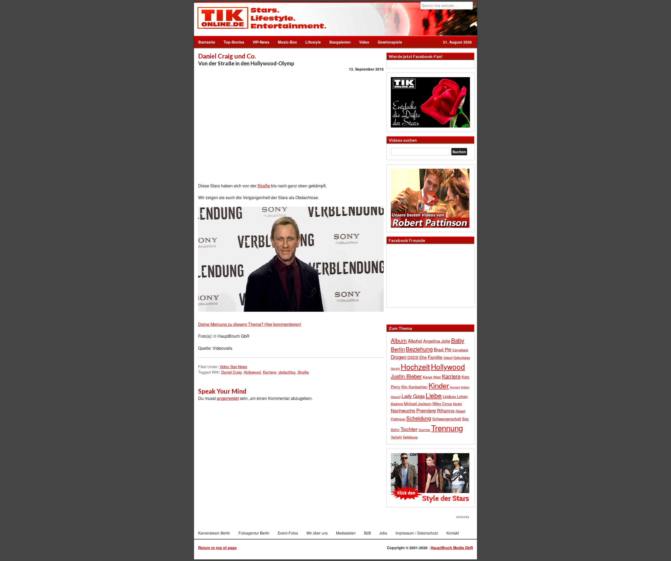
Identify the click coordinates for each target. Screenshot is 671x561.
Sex (465, 418)
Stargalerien (340, 42)
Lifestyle (311, 42)
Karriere (269, 372)
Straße (263, 186)
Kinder (439, 385)
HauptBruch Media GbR (452, 547)
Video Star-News (233, 366)
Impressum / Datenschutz (417, 533)
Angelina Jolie (436, 341)
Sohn (395, 429)
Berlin (398, 349)
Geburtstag (461, 357)
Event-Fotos (288, 533)
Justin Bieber (406, 376)
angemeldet (228, 398)
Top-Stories (234, 42)
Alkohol (415, 341)
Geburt (447, 358)
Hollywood (252, 372)
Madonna (397, 404)
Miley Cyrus (442, 403)
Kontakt (452, 533)
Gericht (395, 369)
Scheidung (418, 418)
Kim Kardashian (414, 386)
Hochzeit (415, 366)
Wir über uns (317, 533)
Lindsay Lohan (455, 396)
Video (362, 42)
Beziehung (419, 349)
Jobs (383, 533)
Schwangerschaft (446, 418)
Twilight (396, 437)
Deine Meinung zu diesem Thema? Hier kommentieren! (249, 324)
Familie (435, 357)
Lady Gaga (413, 396)
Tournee (424, 429)
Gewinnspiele (390, 42)
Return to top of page (217, 547)
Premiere (426, 410)
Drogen (398, 356)
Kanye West (432, 376)
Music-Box (285, 42)
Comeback (460, 349)
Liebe (434, 395)
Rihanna (445, 410)
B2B (367, 533)
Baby (457, 340)
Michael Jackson (417, 403)
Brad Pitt (442, 349)
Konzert (455, 387)
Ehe (423, 357)
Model (457, 403)
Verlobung (410, 437)
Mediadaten (346, 533)
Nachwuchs (403, 410)
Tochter (409, 429)
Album (399, 340)
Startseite (206, 42)
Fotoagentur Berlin (254, 533)
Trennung (447, 427)
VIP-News (261, 42)
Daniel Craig (231, 372)
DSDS (412, 357)
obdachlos (286, 372)
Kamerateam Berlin (214, 533)
